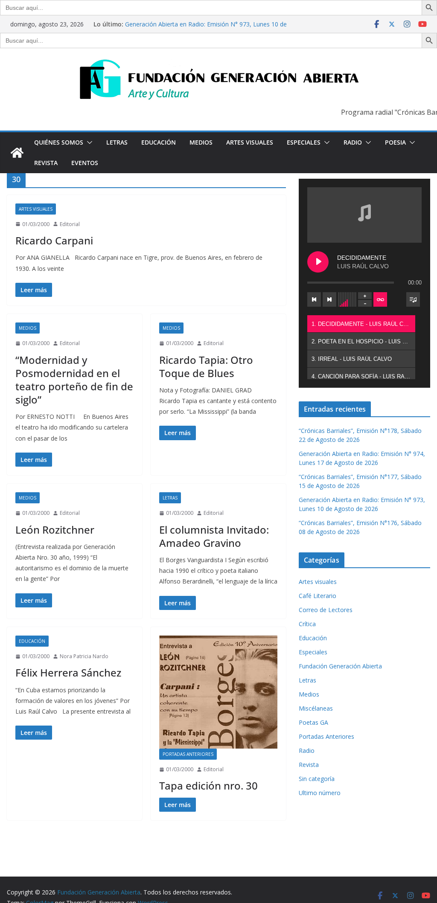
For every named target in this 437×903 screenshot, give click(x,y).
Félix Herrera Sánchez (68, 672)
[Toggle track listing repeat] (380, 299)
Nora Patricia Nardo (84, 656)
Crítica (307, 624)
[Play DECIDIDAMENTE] (318, 262)
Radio (353, 142)
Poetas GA (313, 722)
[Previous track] (314, 299)
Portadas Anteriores (188, 754)
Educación (158, 142)
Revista (46, 163)
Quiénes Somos (58, 142)
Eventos (84, 163)
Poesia (395, 142)
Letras (117, 142)
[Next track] (329, 299)
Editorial (70, 224)
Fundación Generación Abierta (340, 666)
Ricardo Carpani (54, 240)
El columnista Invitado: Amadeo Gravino (214, 536)
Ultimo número (320, 793)
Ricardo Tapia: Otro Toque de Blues (206, 366)
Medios (201, 142)
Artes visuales (249, 142)
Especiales (303, 142)
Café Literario (317, 596)
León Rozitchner (54, 530)
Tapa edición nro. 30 (208, 785)
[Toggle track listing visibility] (413, 299)
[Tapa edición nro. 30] (218, 692)
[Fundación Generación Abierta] (17, 152)
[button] (88, 142)
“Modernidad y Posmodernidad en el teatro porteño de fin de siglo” (74, 380)
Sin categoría (317, 779)
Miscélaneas (316, 708)
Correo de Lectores (326, 610)
